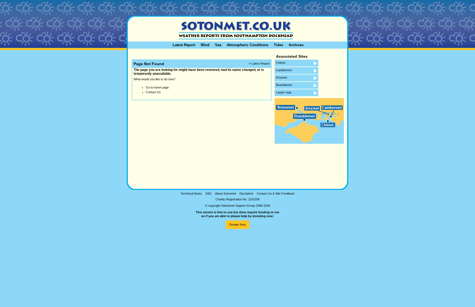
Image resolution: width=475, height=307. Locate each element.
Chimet (280, 62)
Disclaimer (246, 193)
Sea (218, 45)
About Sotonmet (225, 193)
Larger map (283, 92)
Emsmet (281, 77)
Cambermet (284, 70)
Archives (296, 45)
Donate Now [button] (237, 224)
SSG (208, 193)
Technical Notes (191, 193)
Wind (205, 45)
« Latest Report (259, 63)
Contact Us (153, 92)
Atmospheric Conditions (247, 45)
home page (161, 87)
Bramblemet (284, 85)
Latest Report (184, 45)
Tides (278, 45)
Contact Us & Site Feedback (276, 193)
